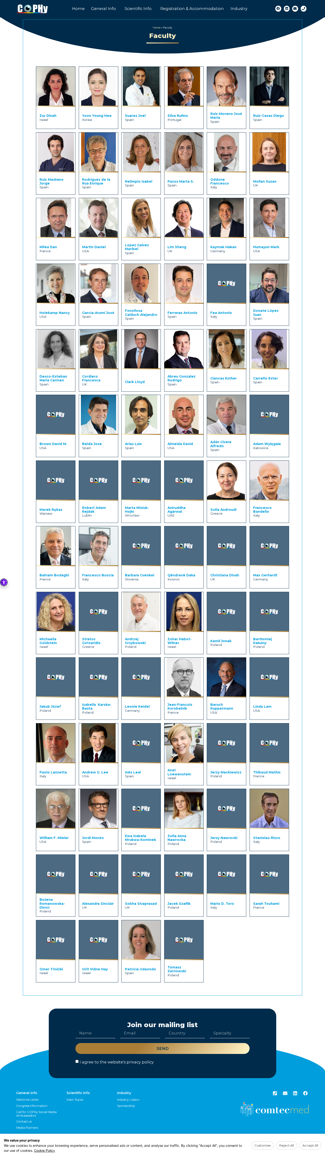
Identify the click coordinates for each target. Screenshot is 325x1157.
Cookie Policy (44, 1150)
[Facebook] (278, 9)
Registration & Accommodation (192, 8)
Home (78, 8)
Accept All (310, 1145)
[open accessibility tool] (4, 582)
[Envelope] (295, 9)
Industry (239, 8)
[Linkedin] (287, 9)
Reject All (286, 1145)
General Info (103, 8)
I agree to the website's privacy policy (117, 1062)
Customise (262, 1145)
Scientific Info (138, 8)
